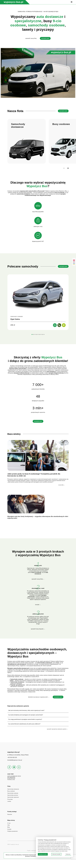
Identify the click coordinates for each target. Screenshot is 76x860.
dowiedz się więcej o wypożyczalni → (38, 697)
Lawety (9, 801)
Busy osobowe (11, 791)
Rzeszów (9, 814)
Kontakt (9, 829)
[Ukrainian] (74, 264)
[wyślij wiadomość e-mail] (64, 325)
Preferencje (68, 854)
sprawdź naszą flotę (31, 38)
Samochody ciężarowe (13, 797)
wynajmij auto (45, 38)
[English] (74, 262)
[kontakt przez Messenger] (14, 767)
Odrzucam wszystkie (56, 854)
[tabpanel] (38, 302)
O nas (8, 823)
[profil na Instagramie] (19, 767)
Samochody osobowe (12, 793)
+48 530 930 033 (12, 757)
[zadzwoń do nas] (59, 325)
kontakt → (38, 604)
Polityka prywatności (12, 831)
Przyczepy (10, 799)
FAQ (8, 825)
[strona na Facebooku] (9, 767)
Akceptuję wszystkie (43, 854)
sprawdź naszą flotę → (38, 579)
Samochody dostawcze (13, 789)
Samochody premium (12, 795)
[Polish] (74, 259)
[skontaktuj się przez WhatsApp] (55, 325)
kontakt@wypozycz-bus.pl (14, 760)
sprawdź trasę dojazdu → (38, 629)
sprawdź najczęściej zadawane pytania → (57, 729)
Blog (8, 827)
